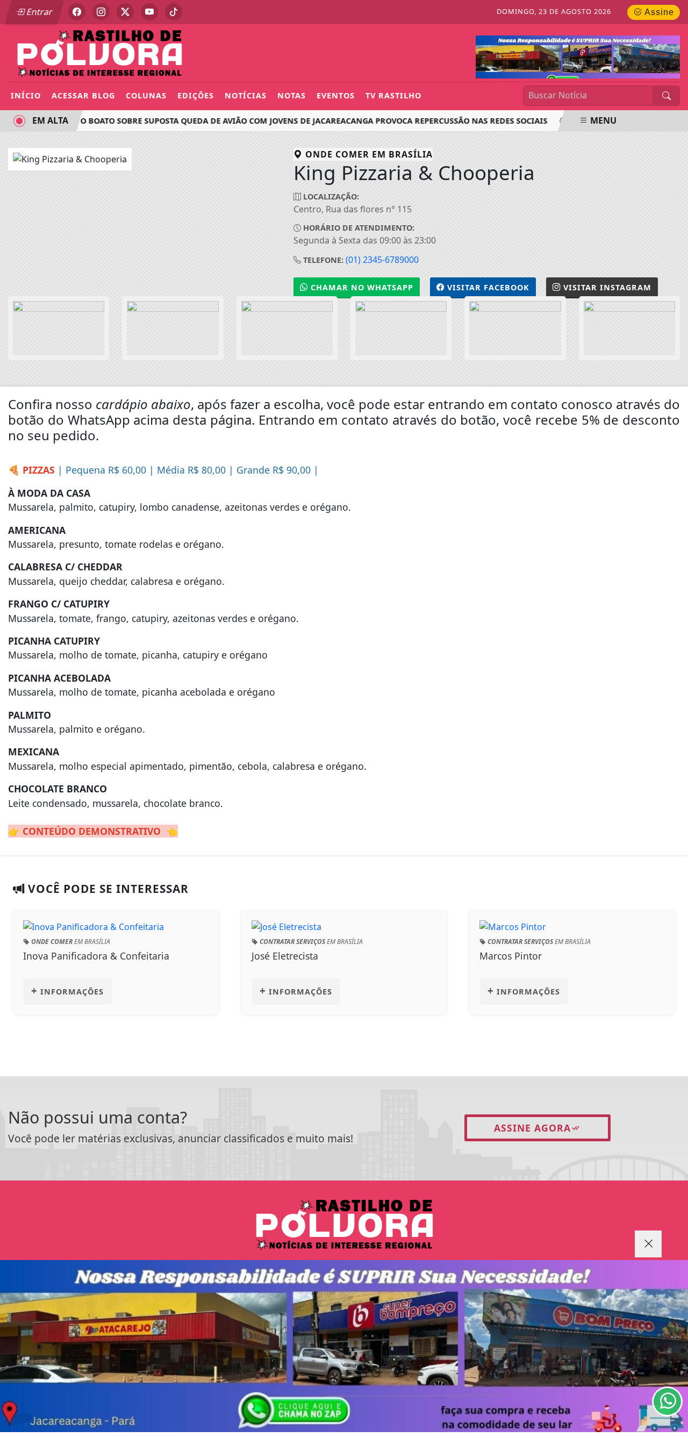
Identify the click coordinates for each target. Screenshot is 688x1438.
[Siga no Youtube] (149, 11)
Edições (195, 95)
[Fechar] (648, 1243)
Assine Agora (532, 1127)
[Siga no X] (125, 11)
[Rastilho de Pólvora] (99, 52)
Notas (291, 95)
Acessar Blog (83, 95)
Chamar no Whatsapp (360, 287)
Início (26, 95)
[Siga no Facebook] (76, 11)
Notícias (246, 95)
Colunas (146, 95)
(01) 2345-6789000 (382, 260)
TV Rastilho (393, 95)
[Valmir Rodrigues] (344, 1346)
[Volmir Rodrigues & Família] (578, 60)
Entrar (38, 12)
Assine (658, 12)
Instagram (607, 287)
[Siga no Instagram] (101, 11)
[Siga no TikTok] (173, 11)
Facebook (488, 287)
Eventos (336, 95)
